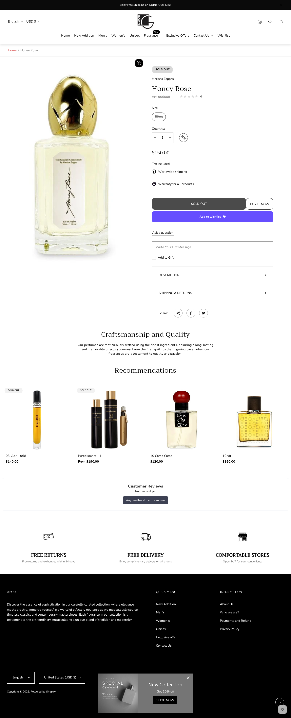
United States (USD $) (60, 677)
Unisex (161, 629)
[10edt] (254, 419)
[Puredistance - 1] (109, 419)
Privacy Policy (229, 629)
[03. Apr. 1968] (37, 419)
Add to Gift (166, 257)
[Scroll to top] (279, 702)
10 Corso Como (161, 456)
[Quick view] (206, 395)
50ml (159, 116)
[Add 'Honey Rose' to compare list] (183, 137)
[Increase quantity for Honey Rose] (169, 137)
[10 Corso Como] (181, 419)
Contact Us (164, 645)
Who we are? (229, 612)
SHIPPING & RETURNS (175, 293)
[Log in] (259, 21)
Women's (163, 621)
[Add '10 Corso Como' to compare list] (206, 406)
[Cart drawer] (280, 21)
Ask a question (162, 233)
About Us (227, 604)
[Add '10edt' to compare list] (278, 406)
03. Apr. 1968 (16, 456)
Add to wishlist (210, 217)
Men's (160, 612)
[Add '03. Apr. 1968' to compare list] (62, 395)
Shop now (165, 700)
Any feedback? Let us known (145, 500)
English (13, 22)
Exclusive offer (166, 637)
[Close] (188, 678)
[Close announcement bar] (281, 5)
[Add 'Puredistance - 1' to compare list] (134, 395)
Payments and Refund (235, 621)
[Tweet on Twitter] (203, 313)
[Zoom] (139, 63)
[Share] (178, 313)
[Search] (270, 21)
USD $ (31, 22)
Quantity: (158, 128)
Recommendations (145, 370)
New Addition (166, 604)
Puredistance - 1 (90, 456)
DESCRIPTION (169, 275)
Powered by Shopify (43, 691)
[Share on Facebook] (190, 313)
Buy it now (259, 204)
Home (12, 50)
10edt (227, 456)
